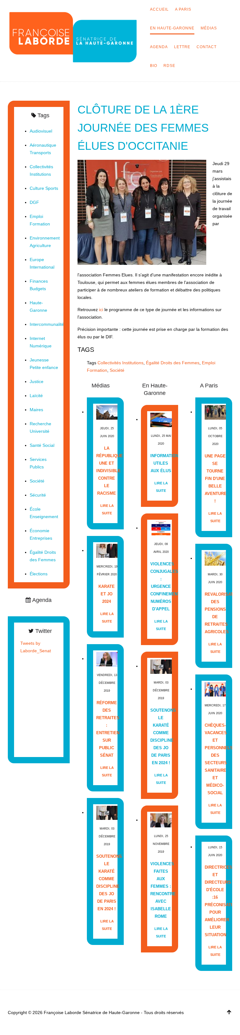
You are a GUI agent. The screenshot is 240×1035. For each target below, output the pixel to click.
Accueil (159, 9)
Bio (153, 65)
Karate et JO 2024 (106, 594)
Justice (36, 381)
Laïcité (36, 395)
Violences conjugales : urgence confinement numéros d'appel (160, 586)
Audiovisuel (41, 131)
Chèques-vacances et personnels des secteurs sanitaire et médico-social (215, 759)
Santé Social (42, 445)
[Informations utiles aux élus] (161, 419)
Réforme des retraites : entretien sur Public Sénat (106, 729)
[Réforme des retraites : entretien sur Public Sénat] (107, 658)
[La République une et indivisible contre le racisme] (107, 412)
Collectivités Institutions (120, 362)
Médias (209, 28)
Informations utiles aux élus (160, 463)
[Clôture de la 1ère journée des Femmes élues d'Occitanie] (142, 212)
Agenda (159, 47)
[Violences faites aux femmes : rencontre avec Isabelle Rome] (161, 820)
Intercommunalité (47, 324)
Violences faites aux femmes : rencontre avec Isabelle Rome (160, 890)
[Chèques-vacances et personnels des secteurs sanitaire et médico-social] (215, 689)
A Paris (183, 9)
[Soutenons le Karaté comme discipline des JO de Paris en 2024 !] (107, 812)
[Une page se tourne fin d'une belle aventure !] (215, 412)
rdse (169, 65)
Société (117, 370)
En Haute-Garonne (172, 28)
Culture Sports (44, 188)
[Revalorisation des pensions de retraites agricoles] (215, 558)
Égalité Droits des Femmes (172, 362)
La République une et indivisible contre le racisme (106, 471)
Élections (39, 573)
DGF (34, 202)
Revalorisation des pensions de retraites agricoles (215, 613)
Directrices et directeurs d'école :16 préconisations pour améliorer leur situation (215, 901)
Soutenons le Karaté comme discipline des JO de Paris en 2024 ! (106, 882)
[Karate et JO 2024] (107, 550)
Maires (36, 409)
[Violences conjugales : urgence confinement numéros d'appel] (161, 528)
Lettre (182, 47)
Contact (207, 47)
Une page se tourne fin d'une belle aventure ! (215, 478)
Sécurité (38, 494)
